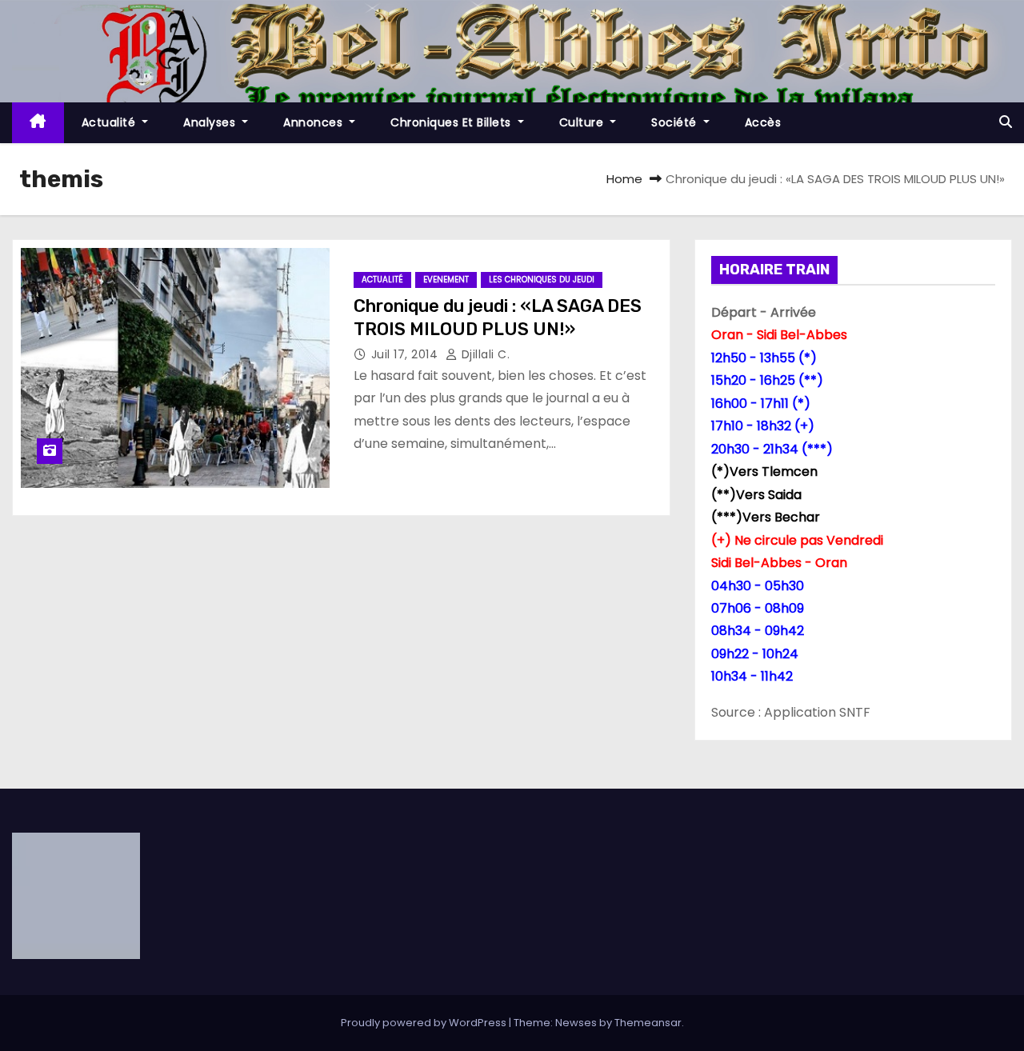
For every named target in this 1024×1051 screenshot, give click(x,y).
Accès (763, 122)
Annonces (314, 122)
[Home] (38, 122)
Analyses (211, 122)
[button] (1005, 122)
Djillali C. (484, 354)
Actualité (110, 122)
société (675, 122)
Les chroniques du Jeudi (541, 280)
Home (624, 178)
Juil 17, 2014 (406, 354)
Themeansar (648, 1022)
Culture (583, 122)
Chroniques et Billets (452, 122)
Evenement (446, 280)
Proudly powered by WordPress (425, 1022)
